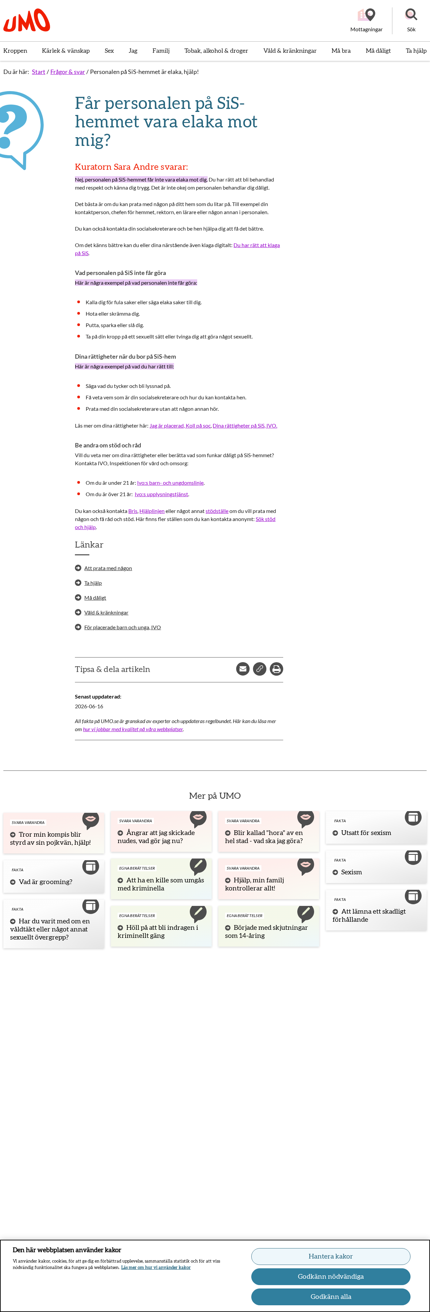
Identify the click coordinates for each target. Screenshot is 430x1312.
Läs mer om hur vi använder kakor (156, 1268)
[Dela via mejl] (243, 669)
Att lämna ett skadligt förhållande (369, 915)
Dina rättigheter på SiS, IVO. (245, 425)
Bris (132, 511)
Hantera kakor (331, 1256)
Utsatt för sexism (366, 833)
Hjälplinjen (152, 511)
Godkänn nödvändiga (331, 1276)
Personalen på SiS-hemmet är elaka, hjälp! (144, 71)
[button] (411, 20)
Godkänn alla (331, 1297)
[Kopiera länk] (259, 669)
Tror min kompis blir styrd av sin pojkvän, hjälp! (50, 838)
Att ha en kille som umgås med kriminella (161, 884)
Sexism (351, 872)
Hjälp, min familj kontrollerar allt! (254, 884)
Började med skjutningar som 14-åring (266, 931)
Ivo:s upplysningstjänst (161, 494)
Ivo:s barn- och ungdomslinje (170, 482)
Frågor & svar (67, 71)
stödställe (217, 511)
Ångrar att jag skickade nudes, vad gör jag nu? (156, 837)
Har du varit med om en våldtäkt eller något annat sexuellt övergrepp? (50, 929)
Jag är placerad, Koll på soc (180, 425)
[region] (215, 1276)
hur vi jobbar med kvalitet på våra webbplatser (133, 729)
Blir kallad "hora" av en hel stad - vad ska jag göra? (264, 837)
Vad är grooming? (45, 882)
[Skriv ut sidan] (276, 669)
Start (38, 71)
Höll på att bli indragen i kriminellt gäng (158, 931)
